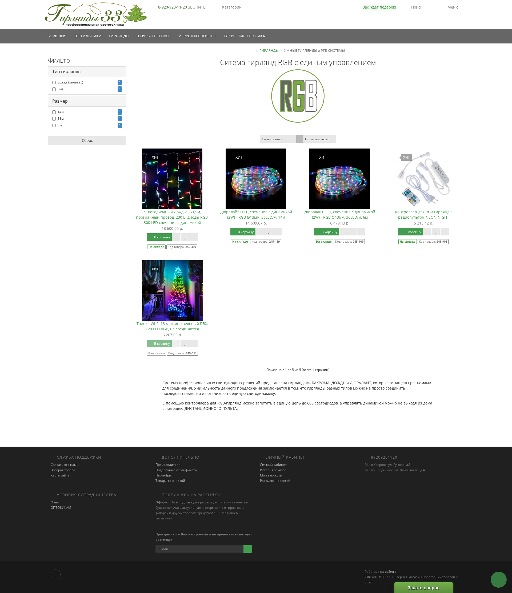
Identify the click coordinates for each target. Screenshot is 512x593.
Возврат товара (63, 470)
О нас (55, 502)
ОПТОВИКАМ (61, 507)
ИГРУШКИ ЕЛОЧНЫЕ (198, 35)
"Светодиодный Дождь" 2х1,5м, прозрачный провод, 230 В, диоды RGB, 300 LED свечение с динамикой (172, 217)
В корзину (161, 237)
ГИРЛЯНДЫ (119, 35)
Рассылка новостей (275, 480)
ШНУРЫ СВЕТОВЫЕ (155, 35)
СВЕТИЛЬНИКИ (88, 35)
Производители (168, 464)
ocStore (390, 571)
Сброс (87, 140)
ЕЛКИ (229, 35)
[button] (376, 7)
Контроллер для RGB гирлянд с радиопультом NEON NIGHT (423, 214)
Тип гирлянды (66, 71)
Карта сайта (60, 475)
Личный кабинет (273, 464)
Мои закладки (271, 475)
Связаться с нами (65, 464)
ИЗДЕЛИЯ (58, 35)
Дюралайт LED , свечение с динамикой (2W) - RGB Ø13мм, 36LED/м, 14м (256, 214)
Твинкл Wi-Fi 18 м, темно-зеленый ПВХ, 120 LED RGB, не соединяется (172, 326)
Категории (232, 7)
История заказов (273, 470)
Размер (60, 101)
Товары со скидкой (170, 480)
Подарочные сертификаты (176, 470)
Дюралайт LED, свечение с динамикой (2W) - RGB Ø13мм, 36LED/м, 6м (340, 214)
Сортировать (272, 139)
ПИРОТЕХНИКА (251, 35)
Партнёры (163, 475)
